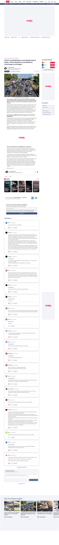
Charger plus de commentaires (21, 467)
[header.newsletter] (48, 1)
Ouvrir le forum (22, 483)
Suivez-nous (7, 71)
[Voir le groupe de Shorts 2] (21, 193)
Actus (12, 1)
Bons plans (29, 1)
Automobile (16, 58)
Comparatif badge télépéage (48, 69)
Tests (16, 1)
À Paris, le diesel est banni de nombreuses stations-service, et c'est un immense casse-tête (12, 513)
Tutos (24, 1)
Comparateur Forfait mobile (34, 37)
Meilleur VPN (7, 37)
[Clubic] (8, 2)
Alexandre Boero (11, 67)
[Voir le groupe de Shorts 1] (20, 193)
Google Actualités (17, 197)
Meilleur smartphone (24, 37)
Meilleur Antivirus (14, 37)
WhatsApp (24, 197)
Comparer (41, 1)
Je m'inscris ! (21, 213)
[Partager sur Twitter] (57, 540)
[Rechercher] (46, 1)
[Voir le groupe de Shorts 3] (22, 193)
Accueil (5, 58)
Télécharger (35, 1)
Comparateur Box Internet (45, 37)
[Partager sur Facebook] (57, 538)
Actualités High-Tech (10, 58)
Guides (20, 1)
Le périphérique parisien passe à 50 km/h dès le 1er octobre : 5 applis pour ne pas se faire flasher (28, 513)
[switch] (52, 2)
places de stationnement (20, 163)
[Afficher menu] (4, 1)
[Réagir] (35, 71)
